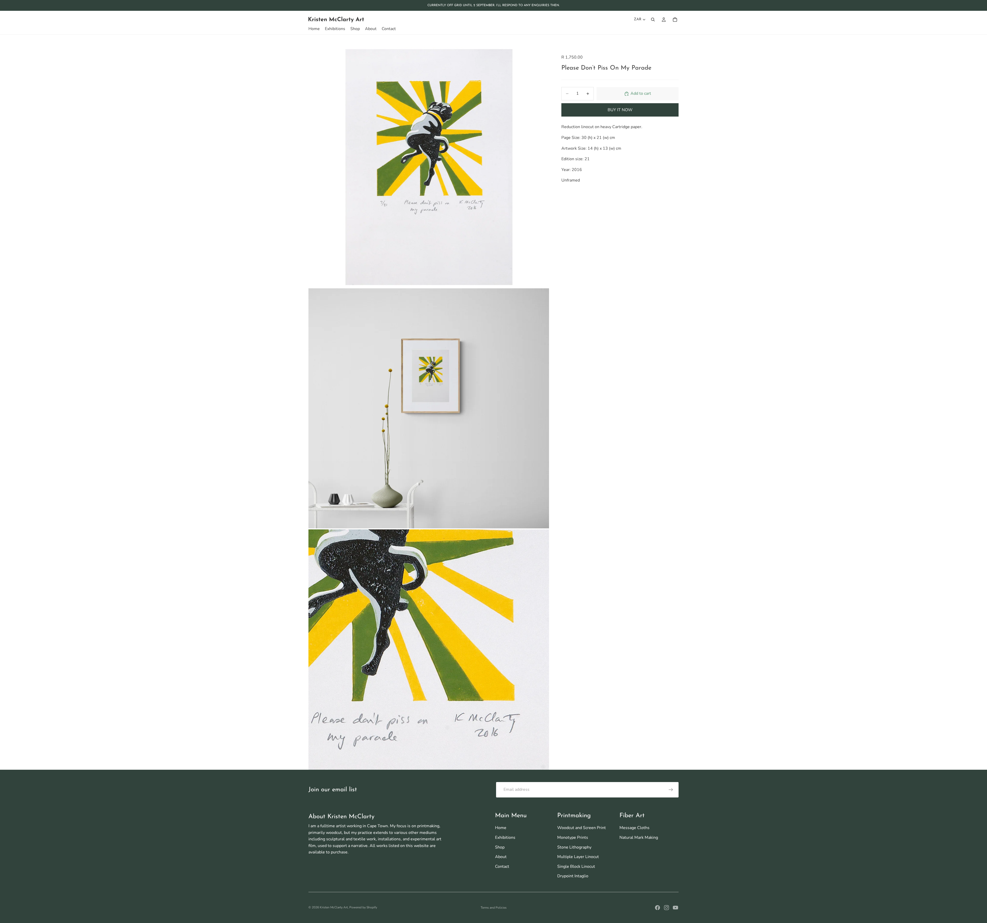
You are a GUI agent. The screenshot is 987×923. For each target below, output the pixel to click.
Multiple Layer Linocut (578, 857)
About (501, 857)
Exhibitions (505, 837)
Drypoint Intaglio (572, 876)
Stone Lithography (574, 847)
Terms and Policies (494, 908)
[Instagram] (666, 908)
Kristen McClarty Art (334, 907)
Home (500, 828)
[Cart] (675, 19)
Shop (500, 847)
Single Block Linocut (576, 866)
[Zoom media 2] (428, 408)
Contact (502, 866)
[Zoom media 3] (428, 649)
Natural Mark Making (638, 837)
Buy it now (620, 110)
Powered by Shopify (363, 907)
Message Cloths (634, 828)
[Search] (653, 19)
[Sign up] (670, 789)
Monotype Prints (572, 837)
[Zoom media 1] (428, 167)
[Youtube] (675, 908)
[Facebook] (657, 908)
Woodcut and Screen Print (581, 828)
